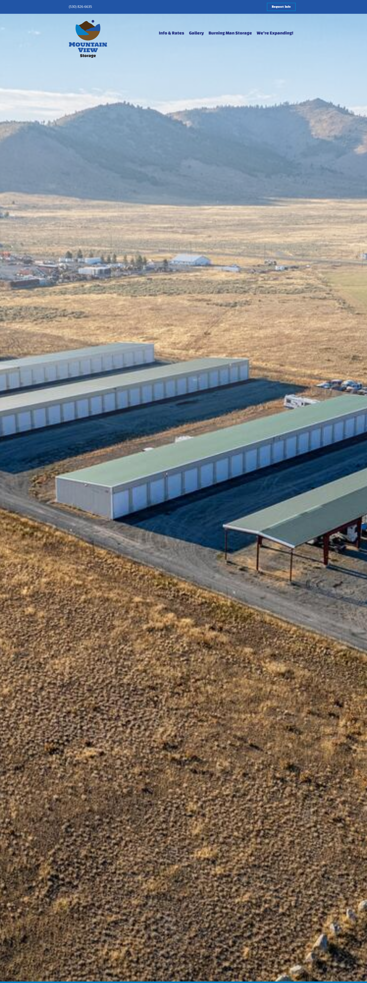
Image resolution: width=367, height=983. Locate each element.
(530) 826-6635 (80, 6)
